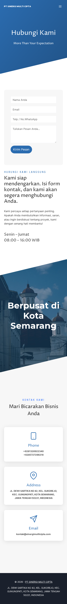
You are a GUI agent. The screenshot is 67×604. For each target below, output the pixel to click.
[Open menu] (60, 6)
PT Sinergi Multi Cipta (38, 581)
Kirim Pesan (21, 149)
